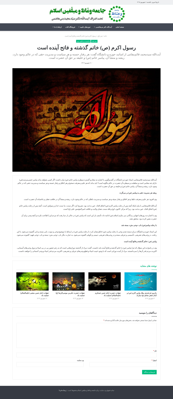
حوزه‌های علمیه (85, 27)
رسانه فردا (62, 390)
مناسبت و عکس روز (83, 41)
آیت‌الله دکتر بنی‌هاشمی (104, 27)
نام (155, 351)
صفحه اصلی (120, 27)
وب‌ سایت (80, 360)
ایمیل (154, 360)
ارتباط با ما (58, 27)
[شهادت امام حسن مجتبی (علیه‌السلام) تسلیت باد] (32, 281)
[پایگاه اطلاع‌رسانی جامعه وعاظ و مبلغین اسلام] (86, 13)
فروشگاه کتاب (70, 27)
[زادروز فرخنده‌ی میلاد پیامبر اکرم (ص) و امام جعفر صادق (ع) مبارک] (140, 281)
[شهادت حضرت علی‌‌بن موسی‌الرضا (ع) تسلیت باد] (68, 281)
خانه (105, 36)
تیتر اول (100, 36)
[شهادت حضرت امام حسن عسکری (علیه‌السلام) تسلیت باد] (104, 281)
